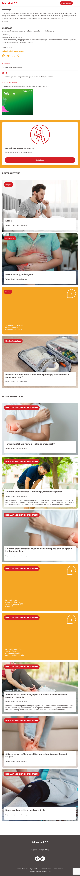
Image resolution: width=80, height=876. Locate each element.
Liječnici (34, 850)
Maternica (6, 63)
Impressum (25, 869)
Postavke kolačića (58, 869)
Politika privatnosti (46, 869)
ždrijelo (8, 184)
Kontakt (18, 869)
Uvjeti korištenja (34, 869)
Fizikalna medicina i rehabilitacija (21, 407)
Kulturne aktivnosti (9, 82)
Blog (47, 850)
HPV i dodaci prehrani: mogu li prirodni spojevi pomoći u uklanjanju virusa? (27, 77)
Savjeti (41, 850)
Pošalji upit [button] (40, 160)
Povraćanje (9, 238)
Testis (7, 292)
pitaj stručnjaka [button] (66, 3)
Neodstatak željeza (13, 341)
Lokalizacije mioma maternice (12, 67)
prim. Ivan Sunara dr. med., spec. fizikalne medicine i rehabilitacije (28, 31)
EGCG (4, 73)
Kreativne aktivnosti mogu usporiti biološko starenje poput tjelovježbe (25, 86)
